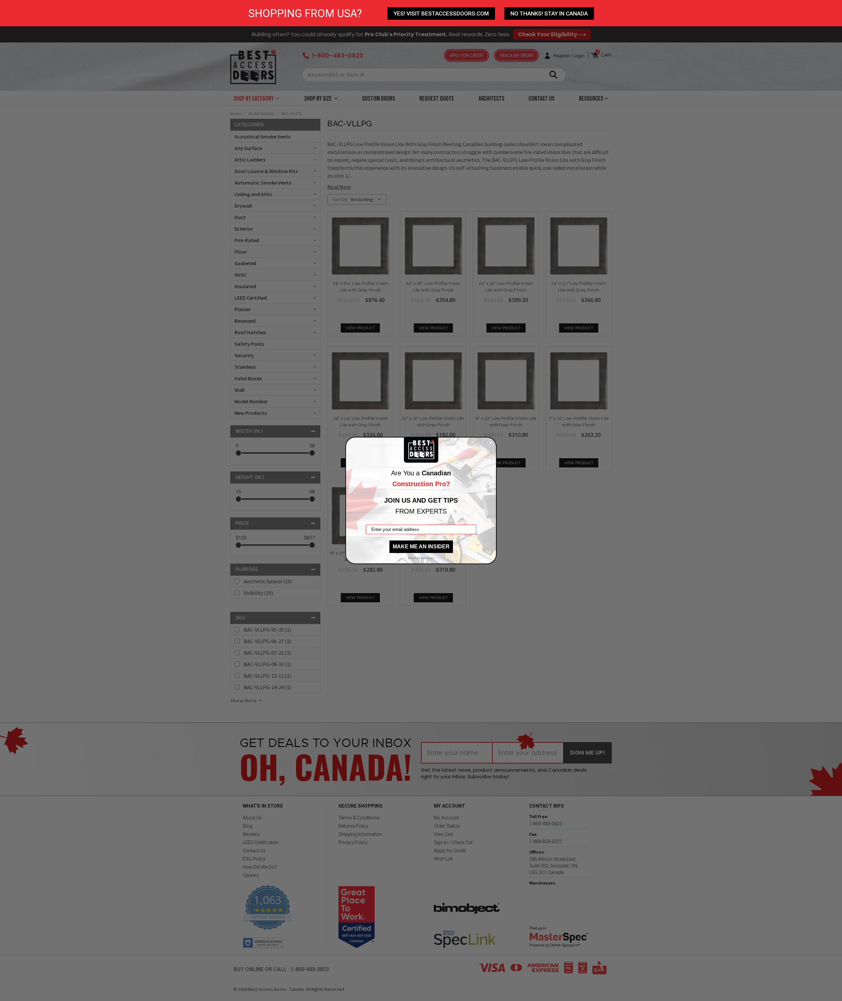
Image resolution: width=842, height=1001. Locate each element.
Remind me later (421, 558)
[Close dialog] (490, 442)
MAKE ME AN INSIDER (421, 546)
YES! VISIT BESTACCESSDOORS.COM (441, 13)
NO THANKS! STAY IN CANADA (549, 13)
